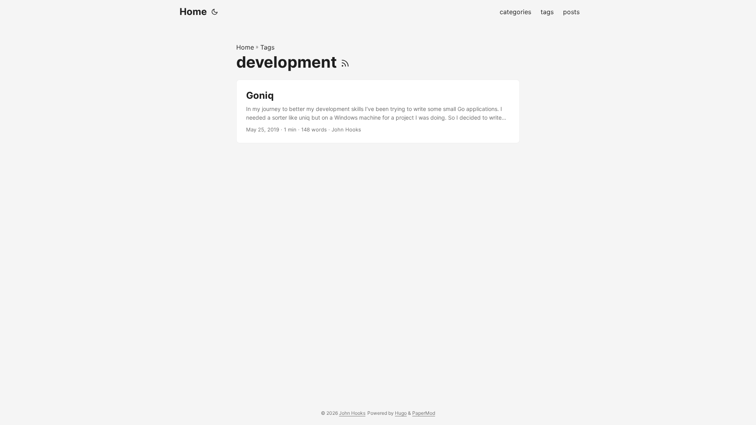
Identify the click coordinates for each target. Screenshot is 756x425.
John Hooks (352, 413)
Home (193, 11)
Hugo (401, 413)
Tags (267, 47)
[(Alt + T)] (214, 12)
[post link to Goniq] (378, 111)
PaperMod (423, 413)
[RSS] (345, 62)
